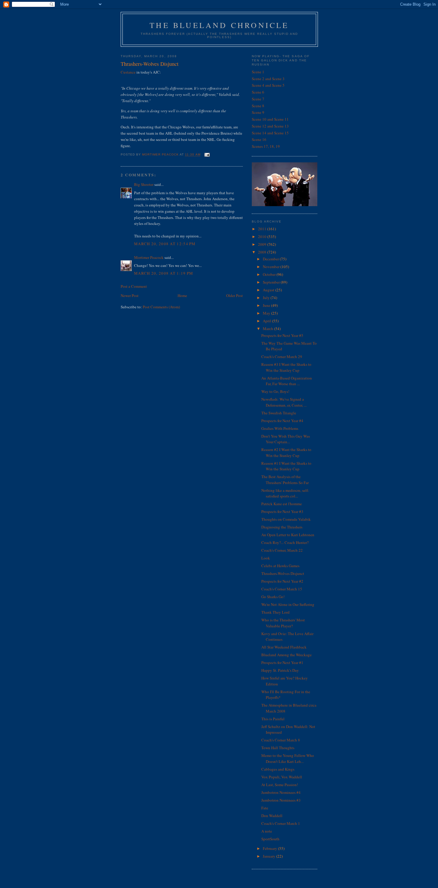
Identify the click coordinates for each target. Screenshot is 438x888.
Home (182, 295)
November (271, 266)
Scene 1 (258, 71)
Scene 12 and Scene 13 (270, 126)
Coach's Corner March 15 (281, 589)
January (269, 856)
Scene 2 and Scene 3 (268, 78)
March (268, 328)
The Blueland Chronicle (219, 25)
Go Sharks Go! (273, 596)
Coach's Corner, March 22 (282, 550)
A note (266, 831)
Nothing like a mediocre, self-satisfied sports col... (285, 493)
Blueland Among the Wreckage (286, 654)
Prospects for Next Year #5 (282, 335)
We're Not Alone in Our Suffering (287, 604)
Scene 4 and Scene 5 (268, 85)
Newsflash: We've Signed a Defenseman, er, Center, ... (284, 402)
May (267, 313)
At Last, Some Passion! (279, 784)
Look (265, 558)
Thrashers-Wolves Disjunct (282, 573)
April (267, 321)
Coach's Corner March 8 (280, 740)
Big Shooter (143, 184)
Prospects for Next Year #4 (282, 420)
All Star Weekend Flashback (284, 647)
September (272, 282)
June (267, 305)
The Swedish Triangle (278, 413)
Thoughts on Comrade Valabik (286, 519)
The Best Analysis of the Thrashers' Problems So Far (285, 479)
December (271, 259)
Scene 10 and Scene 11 (270, 119)
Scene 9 (258, 112)
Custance (128, 72)
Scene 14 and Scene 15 (270, 133)
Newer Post (130, 295)
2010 (262, 236)
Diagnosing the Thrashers (281, 527)
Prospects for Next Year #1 (282, 662)
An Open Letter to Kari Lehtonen (287, 534)
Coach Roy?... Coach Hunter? (285, 542)
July (267, 297)
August (269, 290)
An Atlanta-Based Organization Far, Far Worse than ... (286, 381)
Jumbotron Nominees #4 (281, 792)
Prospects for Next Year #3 (282, 511)
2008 (262, 252)
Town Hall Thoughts (277, 747)
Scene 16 (259, 139)
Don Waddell (271, 815)
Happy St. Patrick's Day (280, 670)
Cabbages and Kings (277, 769)
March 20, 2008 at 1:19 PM (163, 273)
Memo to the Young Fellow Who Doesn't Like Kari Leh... (287, 758)
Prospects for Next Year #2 (282, 581)
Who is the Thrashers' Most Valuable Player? (283, 623)
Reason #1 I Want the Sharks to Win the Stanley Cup (286, 466)
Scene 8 (258, 105)
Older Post (234, 295)
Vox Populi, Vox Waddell (281, 777)
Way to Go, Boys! (275, 391)
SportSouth (270, 839)
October (270, 274)
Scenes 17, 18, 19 (266, 146)
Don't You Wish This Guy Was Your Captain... (285, 439)
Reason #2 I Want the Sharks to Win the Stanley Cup (286, 452)
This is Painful (273, 718)
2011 (262, 228)
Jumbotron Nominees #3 (281, 800)
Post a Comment (134, 286)
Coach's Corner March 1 (280, 823)
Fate (264, 808)
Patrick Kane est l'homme (281, 503)
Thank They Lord (275, 612)
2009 (262, 244)
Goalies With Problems (279, 428)
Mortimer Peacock (149, 257)
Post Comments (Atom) (161, 307)
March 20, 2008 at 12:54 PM (165, 243)
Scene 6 (258, 92)
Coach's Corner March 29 (281, 356)
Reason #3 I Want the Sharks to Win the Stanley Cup (286, 367)
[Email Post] (207, 154)
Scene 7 (258, 99)
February (270, 848)
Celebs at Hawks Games (280, 565)
